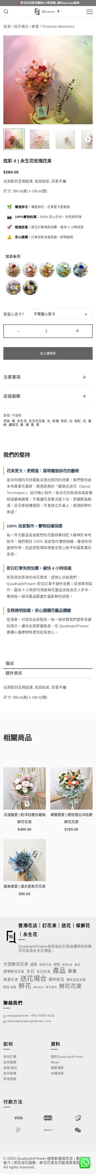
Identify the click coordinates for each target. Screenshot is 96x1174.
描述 (10, 663)
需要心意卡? (13, 314)
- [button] (18, 330)
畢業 (35, 26)
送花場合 (21, 26)
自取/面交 (10, 1067)
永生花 (22, 421)
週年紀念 (56, 979)
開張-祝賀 (10, 987)
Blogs (55, 1062)
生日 (30, 971)
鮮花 (25, 986)
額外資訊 (14, 673)
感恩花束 (45, 964)
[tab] (48, 664)
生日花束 (43, 971)
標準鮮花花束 (13, 971)
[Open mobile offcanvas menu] (89, 11)
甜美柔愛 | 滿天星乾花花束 (25, 886)
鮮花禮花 (51, 987)
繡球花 (14, 424)
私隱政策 (57, 1073)
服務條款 (57, 1067)
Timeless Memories (58, 26)
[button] (85, 43)
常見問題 (9, 1079)
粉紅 (78, 421)
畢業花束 (10, 979)
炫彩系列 (13, 256)
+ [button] (77, 330)
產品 (59, 970)
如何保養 (9, 1073)
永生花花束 (37, 421)
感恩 (33, 964)
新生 (78, 964)
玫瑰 (55, 421)
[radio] (13, 269)
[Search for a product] (6, 11)
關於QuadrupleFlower (67, 1056)
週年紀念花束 (76, 979)
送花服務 (9, 1062)
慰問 (57, 964)
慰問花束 (67, 964)
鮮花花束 (70, 986)
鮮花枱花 (38, 987)
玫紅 (64, 421)
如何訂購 (9, 1056)
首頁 (7, 26)
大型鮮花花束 (15, 964)
